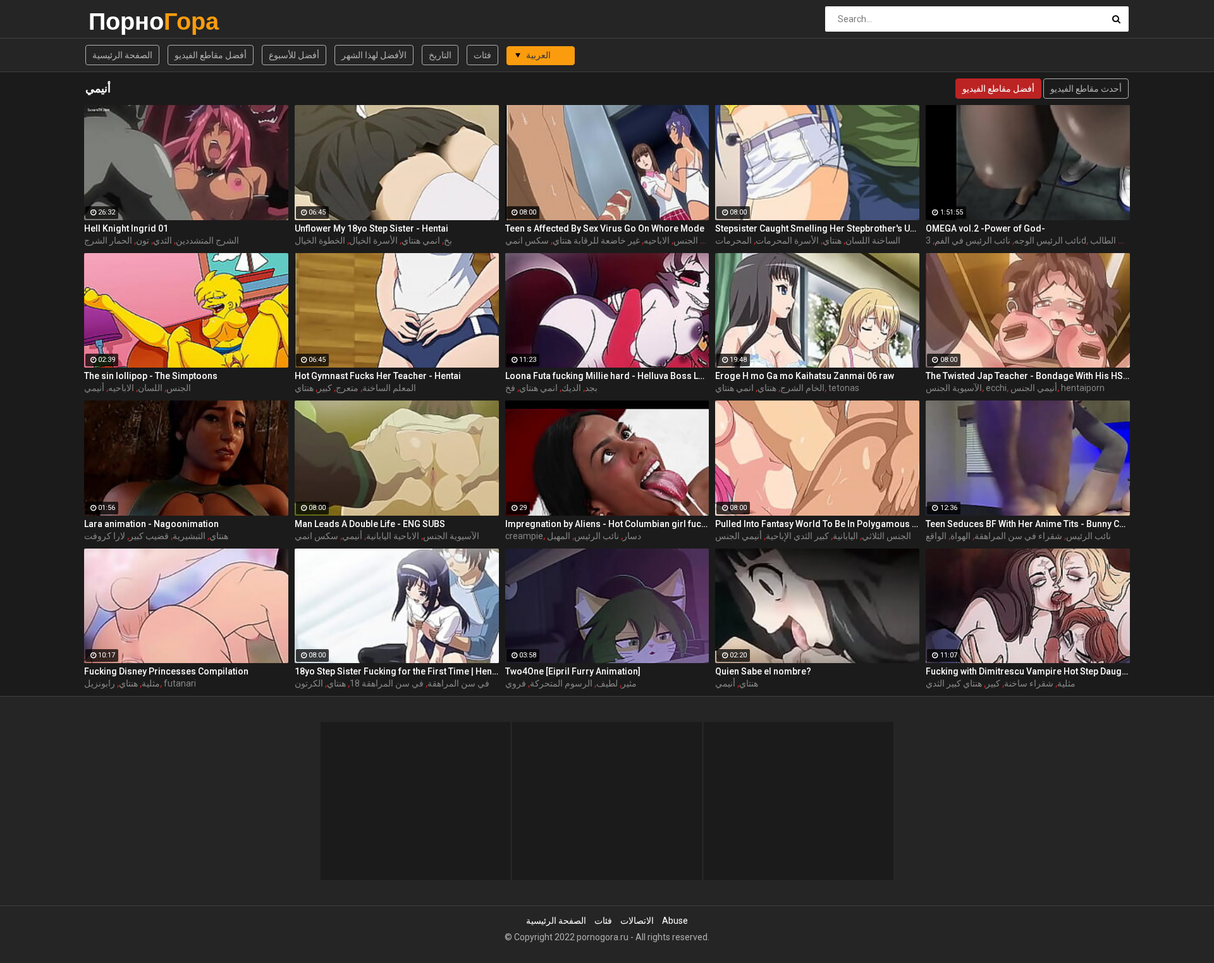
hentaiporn (1083, 388)
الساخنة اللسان (872, 240)
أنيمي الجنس (1033, 388)
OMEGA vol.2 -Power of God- (985, 228)
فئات (482, 55)
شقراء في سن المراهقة (1018, 536)
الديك (571, 388)
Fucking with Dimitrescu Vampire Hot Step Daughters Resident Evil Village (1028, 671)
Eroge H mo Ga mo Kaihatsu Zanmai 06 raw (804, 376)
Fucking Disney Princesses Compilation (166, 671)
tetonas (843, 388)
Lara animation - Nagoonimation (151, 524)
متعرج (347, 388)
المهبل (558, 536)
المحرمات (733, 240)
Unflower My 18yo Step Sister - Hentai (371, 228)
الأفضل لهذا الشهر (374, 55)
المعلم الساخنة (389, 388)
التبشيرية (189, 536)
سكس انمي (527, 240)
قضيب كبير (149, 536)
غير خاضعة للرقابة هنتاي (596, 240)
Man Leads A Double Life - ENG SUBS (370, 524)
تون (142, 240)
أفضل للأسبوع (294, 55)
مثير (629, 683)
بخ (448, 240)
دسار (632, 536)
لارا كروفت (104, 536)
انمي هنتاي (421, 240)
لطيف (607, 683)
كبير (324, 388)
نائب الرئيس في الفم (972, 240)
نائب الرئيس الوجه (1047, 240)
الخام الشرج (802, 388)
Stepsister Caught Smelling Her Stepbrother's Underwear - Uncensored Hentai (817, 228)
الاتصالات (637, 921)
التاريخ (440, 55)
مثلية (151, 683)
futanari (180, 683)
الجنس (178, 388)
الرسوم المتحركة (561, 683)
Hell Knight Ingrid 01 (126, 228)
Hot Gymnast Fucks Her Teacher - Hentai (378, 376)
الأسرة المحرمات (787, 240)
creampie (524, 536)
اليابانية (845, 536)
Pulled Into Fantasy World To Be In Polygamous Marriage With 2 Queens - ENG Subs (817, 524)
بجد (591, 388)
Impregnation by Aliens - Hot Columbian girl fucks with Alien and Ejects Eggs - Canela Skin (607, 524)
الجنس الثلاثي (886, 536)
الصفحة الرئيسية (122, 55)
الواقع (936, 536)
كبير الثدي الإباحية (797, 536)
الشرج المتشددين (207, 240)
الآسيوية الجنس (701, 240)
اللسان (150, 388)
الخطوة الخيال (320, 240)
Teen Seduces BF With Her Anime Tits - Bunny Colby (1028, 524)
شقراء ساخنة (1028, 683)
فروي (515, 683)
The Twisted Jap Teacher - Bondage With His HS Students (1028, 376)
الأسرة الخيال (373, 240)
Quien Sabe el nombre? (763, 671)
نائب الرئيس (596, 536)
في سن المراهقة (458, 683)
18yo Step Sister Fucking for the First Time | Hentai (397, 671)
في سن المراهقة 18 (387, 683)
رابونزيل (99, 683)
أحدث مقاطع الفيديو (1086, 89)
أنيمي (94, 388)
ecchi (996, 388)
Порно (122, 21)
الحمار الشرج (108, 240)
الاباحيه (657, 240)
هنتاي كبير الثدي (954, 683)
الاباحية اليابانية (392, 536)
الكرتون (309, 683)
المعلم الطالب (1115, 240)
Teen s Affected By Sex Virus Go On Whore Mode (604, 228)
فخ (510, 388)
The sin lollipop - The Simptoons (151, 376)
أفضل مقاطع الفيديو (211, 55)
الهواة (960, 536)
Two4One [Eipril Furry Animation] (573, 671)
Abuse (675, 921)
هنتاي (832, 240)
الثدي (162, 240)
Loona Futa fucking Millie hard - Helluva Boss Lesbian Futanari (607, 376)
